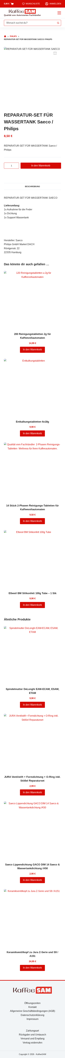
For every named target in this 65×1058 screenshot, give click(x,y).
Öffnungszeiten (32, 1003)
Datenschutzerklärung (32, 1015)
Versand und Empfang (32, 1038)
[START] (5, 36)
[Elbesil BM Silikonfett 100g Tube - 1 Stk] (32, 558)
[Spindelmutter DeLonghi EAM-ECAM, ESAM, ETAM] (32, 654)
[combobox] (29, 23)
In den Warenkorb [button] (32, 349)
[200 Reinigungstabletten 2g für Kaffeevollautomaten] (32, 299)
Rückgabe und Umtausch (32, 1034)
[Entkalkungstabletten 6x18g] (32, 387)
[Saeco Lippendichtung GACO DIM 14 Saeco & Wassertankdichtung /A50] (32, 830)
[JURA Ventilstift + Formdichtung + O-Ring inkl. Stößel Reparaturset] (32, 742)
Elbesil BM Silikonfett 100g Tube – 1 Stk (32, 593)
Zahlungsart (32, 1030)
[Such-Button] (58, 23)
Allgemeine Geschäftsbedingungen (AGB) (32, 1011)
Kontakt (32, 1007)
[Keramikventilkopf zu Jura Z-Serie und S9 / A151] (32, 917)
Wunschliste (33, 4)
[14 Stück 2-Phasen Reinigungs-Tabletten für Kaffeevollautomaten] (32, 471)
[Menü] (59, 13)
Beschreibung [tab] (32, 186)
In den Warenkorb (40, 165)
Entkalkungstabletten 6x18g (32, 421)
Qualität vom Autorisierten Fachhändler (22, 15)
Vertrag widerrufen (32, 1042)
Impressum (32, 1019)
